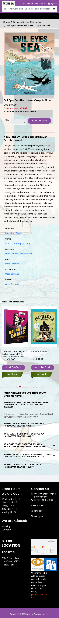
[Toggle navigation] (55, 16)
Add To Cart (39, 120)
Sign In (53, 3)
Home (6, 22)
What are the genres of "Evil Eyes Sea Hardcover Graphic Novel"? (24, 435)
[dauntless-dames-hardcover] (15, 326)
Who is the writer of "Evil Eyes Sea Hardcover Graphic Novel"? (22, 465)
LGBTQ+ (9, 243)
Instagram (39, 516)
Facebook (38, 505)
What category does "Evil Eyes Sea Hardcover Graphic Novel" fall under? (25, 445)
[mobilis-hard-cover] (44, 326)
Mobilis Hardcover (39, 351)
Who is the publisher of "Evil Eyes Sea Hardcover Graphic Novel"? (24, 424)
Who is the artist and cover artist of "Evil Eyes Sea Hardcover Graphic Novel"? (27, 455)
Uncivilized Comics (14, 233)
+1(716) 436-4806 (43, 500)
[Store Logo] (8, 3)
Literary (17, 243)
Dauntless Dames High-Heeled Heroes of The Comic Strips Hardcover (13, 354)
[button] (17, 387)
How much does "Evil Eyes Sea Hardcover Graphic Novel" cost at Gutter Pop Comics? (26, 404)
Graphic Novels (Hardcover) (28, 22)
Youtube (38, 510)
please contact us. (39, 596)
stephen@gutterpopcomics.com (45, 495)
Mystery (26, 243)
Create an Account (35, 3)
